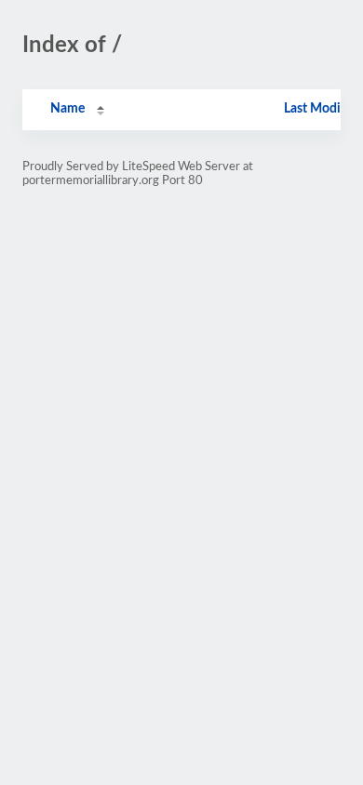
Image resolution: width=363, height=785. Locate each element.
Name (67, 108)
